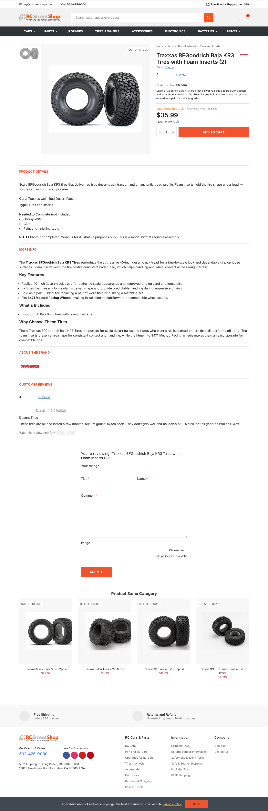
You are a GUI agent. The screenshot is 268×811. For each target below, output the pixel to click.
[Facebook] (66, 755)
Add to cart (214, 132)
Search (208, 17)
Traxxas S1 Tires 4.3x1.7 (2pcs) (163, 669)
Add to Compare (62, 605)
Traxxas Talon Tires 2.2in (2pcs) (104, 669)
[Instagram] (74, 755)
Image (85, 543)
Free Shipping (44, 714)
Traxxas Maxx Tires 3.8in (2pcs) (46, 669)
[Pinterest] (90, 755)
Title (84, 479)
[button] (35, 4)
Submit (96, 572)
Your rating (89, 466)
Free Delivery (165, 122)
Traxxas (169, 67)
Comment (88, 495)
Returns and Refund (162, 714)
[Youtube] (82, 755)
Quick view (62, 613)
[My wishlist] (239, 17)
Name (141, 479)
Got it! (196, 804)
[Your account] (233, 17)
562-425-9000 (33, 754)
